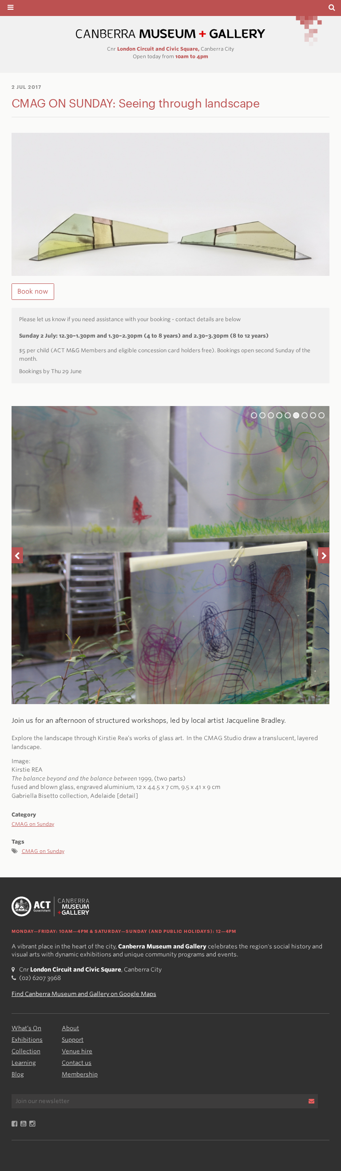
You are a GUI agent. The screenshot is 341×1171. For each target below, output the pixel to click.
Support (72, 1039)
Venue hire (77, 1051)
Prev (17, 555)
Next (323, 555)
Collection (26, 1051)
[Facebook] (16, 1124)
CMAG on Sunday (33, 824)
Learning (24, 1062)
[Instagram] (33, 1124)
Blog (18, 1074)
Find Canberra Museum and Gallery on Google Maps (84, 994)
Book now (32, 291)
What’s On (26, 1028)
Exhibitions (27, 1039)
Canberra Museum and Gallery (170, 34)
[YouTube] (24, 1124)
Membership (80, 1074)
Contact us (76, 1062)
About (70, 1028)
